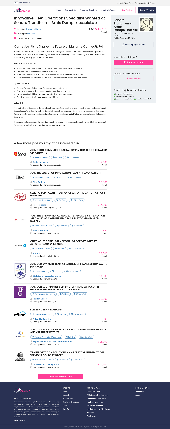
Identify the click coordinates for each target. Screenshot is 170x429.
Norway (38, 29)
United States (46, 200)
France (58, 337)
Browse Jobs (68, 398)
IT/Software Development (97, 395)
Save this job (135, 78)
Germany (44, 271)
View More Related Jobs (61, 376)
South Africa (50, 294)
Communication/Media (96, 398)
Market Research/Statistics (98, 409)
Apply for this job (134, 62)
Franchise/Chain (93, 391)
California (38, 314)
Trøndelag (30, 29)
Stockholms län (40, 226)
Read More (19, 420)
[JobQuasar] (23, 9)
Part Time (63, 226)
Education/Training (95, 405)
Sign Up (66, 409)
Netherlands (46, 177)
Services (90, 412)
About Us (66, 395)
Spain (48, 249)
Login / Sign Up (147, 10)
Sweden (49, 226)
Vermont (38, 360)
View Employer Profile (134, 44)
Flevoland (38, 177)
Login (65, 405)
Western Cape (40, 294)
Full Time (31, 33)
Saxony (37, 271)
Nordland (38, 157)
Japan (137, 395)
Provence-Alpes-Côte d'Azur (45, 337)
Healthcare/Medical (95, 402)
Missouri (38, 200)
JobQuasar (139, 391)
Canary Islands (40, 249)
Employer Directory (71, 402)
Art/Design (91, 416)
